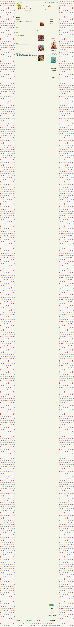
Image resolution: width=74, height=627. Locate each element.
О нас (51, 13)
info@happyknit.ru (29, 620)
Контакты (51, 19)
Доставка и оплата (53, 17)
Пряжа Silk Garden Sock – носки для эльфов (22, 44)
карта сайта (48, 2)
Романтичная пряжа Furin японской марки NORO (23, 54)
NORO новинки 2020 (52, 613)
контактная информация (54, 2)
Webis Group (58, 625)
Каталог (51, 15)
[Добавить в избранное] (45, 2)
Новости (51, 21)
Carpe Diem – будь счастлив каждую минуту (22, 20)
